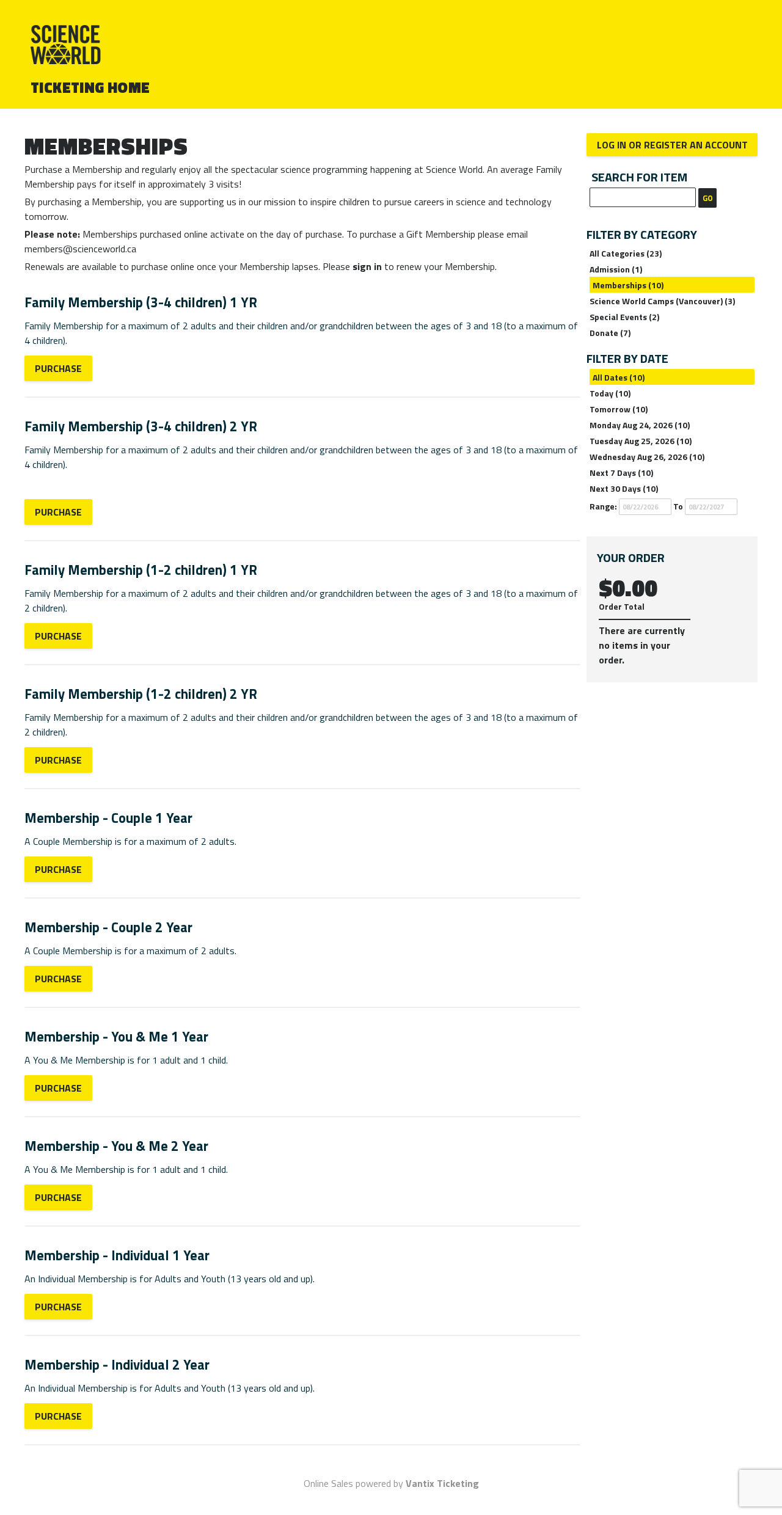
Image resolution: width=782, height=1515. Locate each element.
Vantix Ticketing (442, 1483)
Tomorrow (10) (619, 409)
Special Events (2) (624, 316)
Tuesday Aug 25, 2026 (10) (641, 440)
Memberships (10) (628, 285)
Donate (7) (610, 332)
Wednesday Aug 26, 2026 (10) (647, 456)
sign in (367, 266)
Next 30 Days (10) (624, 488)
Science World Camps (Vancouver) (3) (662, 300)
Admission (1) (616, 269)
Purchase (58, 368)
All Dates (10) (619, 377)
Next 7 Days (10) (621, 472)
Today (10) (610, 393)
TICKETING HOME (90, 87)
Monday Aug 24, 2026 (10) (640, 424)
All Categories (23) (626, 253)
